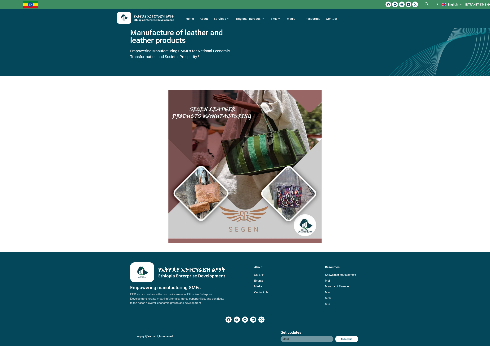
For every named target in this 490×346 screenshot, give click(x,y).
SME (274, 18)
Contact (331, 18)
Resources (312, 18)
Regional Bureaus (248, 18)
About (204, 18)
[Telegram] (395, 4)
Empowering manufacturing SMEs (165, 287)
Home (190, 18)
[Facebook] (388, 4)
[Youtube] (402, 4)
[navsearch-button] (426, 4)
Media (291, 18)
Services (220, 18)
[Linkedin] (408, 4)
